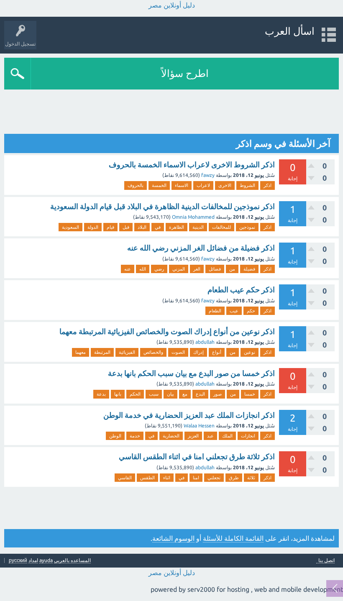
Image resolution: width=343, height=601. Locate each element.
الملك (227, 435)
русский (18, 560)
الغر (196, 268)
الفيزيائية (127, 352)
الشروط (247, 185)
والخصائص (153, 352)
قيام (110, 227)
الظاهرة (176, 227)
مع (184, 393)
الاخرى (224, 185)
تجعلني (213, 477)
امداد (33, 560)
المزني (178, 268)
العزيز (193, 435)
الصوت (178, 352)
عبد (210, 435)
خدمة (135, 435)
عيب (234, 310)
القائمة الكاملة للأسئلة (233, 538)
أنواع (216, 352)
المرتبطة (102, 352)
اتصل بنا (326, 560)
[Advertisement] (186, 112)
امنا (196, 477)
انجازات (248, 435)
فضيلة (249, 268)
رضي (159, 268)
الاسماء (181, 185)
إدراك (198, 352)
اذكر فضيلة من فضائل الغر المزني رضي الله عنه (201, 247)
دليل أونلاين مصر (171, 5)
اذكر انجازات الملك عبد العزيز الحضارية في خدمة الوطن (189, 415)
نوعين (249, 352)
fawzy (208, 175)
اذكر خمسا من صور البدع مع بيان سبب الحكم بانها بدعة (191, 373)
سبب (154, 393)
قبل (126, 227)
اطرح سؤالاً (185, 73)
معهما (80, 352)
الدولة (92, 227)
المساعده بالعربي (72, 560)
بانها (117, 393)
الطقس (147, 477)
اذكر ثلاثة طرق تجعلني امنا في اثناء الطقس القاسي (197, 456)
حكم (251, 310)
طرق (234, 477)
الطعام (215, 310)
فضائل (215, 268)
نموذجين (247, 227)
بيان (170, 393)
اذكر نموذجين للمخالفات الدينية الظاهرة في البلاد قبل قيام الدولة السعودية (162, 206)
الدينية (198, 227)
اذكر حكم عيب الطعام (241, 289)
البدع (200, 393)
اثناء (166, 477)
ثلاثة (251, 477)
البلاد (142, 227)
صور (217, 393)
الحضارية (171, 435)
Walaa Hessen (199, 425)
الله (142, 268)
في (158, 227)
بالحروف (135, 185)
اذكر (267, 185)
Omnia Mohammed (193, 217)
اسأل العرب (290, 31)
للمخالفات (221, 227)
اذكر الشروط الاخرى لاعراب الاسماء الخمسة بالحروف (192, 164)
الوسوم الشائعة (173, 538)
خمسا (249, 393)
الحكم (135, 393)
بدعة (101, 393)
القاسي (125, 477)
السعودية (70, 227)
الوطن (115, 435)
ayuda (46, 560)
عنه (127, 268)
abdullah (205, 342)
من (232, 268)
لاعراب (203, 185)
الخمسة (159, 185)
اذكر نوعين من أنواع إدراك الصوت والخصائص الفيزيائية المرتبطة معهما (167, 331)
